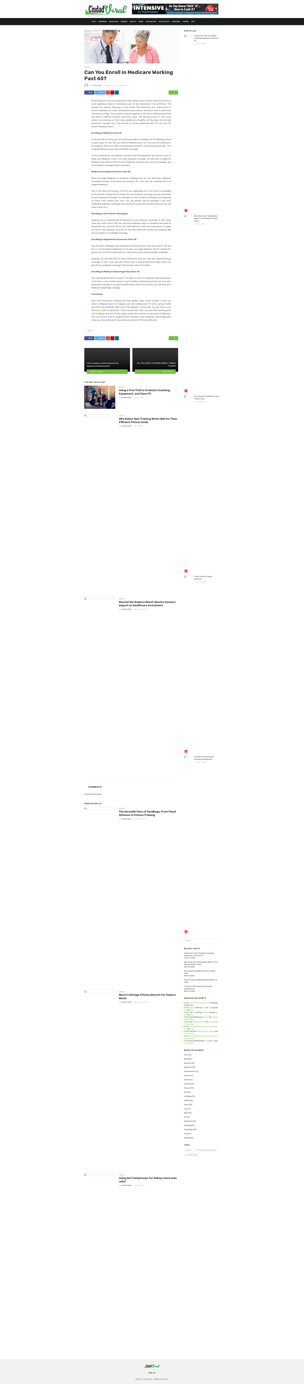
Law (192, 21)
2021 (186, 1027)
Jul (210, 1008)
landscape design (191, 1155)
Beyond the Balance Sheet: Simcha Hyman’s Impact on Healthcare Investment (147, 604)
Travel (186, 21)
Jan (190, 1003)
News (186, 1113)
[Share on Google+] (108, 92)
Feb (194, 1003)
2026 (186, 1003)
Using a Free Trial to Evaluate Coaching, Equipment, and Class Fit (144, 392)
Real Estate (164, 21)
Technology (151, 21)
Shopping (176, 21)
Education (113, 21)
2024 (186, 1012)
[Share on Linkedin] (117, 92)
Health (133, 21)
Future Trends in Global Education (203, 578)
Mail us (152, 1373)
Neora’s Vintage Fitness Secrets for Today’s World (147, 996)
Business (103, 21)
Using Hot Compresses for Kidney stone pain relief (148, 1180)
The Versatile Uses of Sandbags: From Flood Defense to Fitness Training (147, 813)
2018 (186, 1041)
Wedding (187, 1138)
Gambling (187, 1096)
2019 (186, 1036)
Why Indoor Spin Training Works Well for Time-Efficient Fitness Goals (148, 420)
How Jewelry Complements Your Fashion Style (206, 397)
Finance (124, 21)
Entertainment (190, 1071)
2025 (186, 1008)
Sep (216, 1012)
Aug (212, 1017)
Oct (185, 1010)
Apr (200, 1003)
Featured (187, 1084)
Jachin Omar (97, 85)
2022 (186, 1022)
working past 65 (113, 139)
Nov (188, 1019)
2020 (186, 1031)
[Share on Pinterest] (112, 92)
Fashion (187, 1080)
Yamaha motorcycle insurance (205, 1150)
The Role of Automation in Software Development (204, 758)
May (203, 1003)
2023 (186, 1017)
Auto (94, 21)
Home (140, 21)
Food (186, 1092)
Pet (185, 1117)
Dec (192, 1010)
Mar (197, 1003)
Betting (187, 1059)
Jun (206, 1003)
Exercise (187, 1076)
